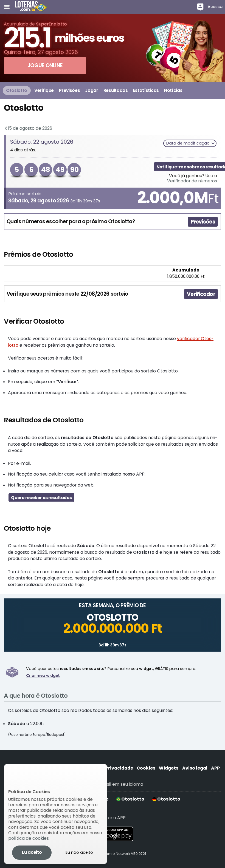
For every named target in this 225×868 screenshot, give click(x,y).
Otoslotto (132, 799)
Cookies (146, 768)
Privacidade (119, 768)
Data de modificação (188, 143)
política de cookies (28, 838)
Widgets (168, 768)
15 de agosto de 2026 (29, 128)
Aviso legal (194, 768)
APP (215, 768)
